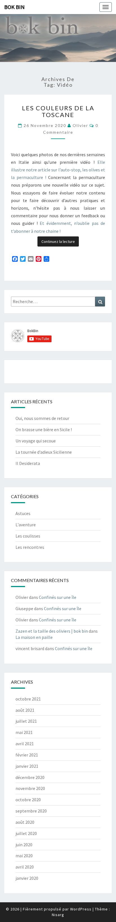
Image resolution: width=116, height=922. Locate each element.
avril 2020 (24, 867)
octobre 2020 (28, 799)
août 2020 (24, 822)
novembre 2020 (30, 788)
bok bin (14, 6)
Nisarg (58, 914)
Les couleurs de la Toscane (58, 111)
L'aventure (25, 524)
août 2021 (24, 710)
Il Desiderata (27, 463)
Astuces (22, 513)
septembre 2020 (31, 811)
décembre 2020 (29, 777)
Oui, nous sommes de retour (42, 418)
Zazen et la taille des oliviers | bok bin (51, 631)
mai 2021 (24, 732)
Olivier (80, 125)
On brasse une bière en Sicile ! (43, 429)
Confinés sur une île (57, 597)
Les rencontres (29, 547)
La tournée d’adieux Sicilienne (43, 452)
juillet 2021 (26, 721)
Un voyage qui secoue (35, 441)
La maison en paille (34, 637)
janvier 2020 (26, 878)
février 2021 (26, 755)
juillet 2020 (26, 833)
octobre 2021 (28, 699)
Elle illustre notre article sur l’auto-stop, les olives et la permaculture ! (58, 169)
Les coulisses (27, 536)
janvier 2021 (26, 766)
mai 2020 (24, 855)
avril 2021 (24, 743)
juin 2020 (23, 844)
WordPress (81, 909)
